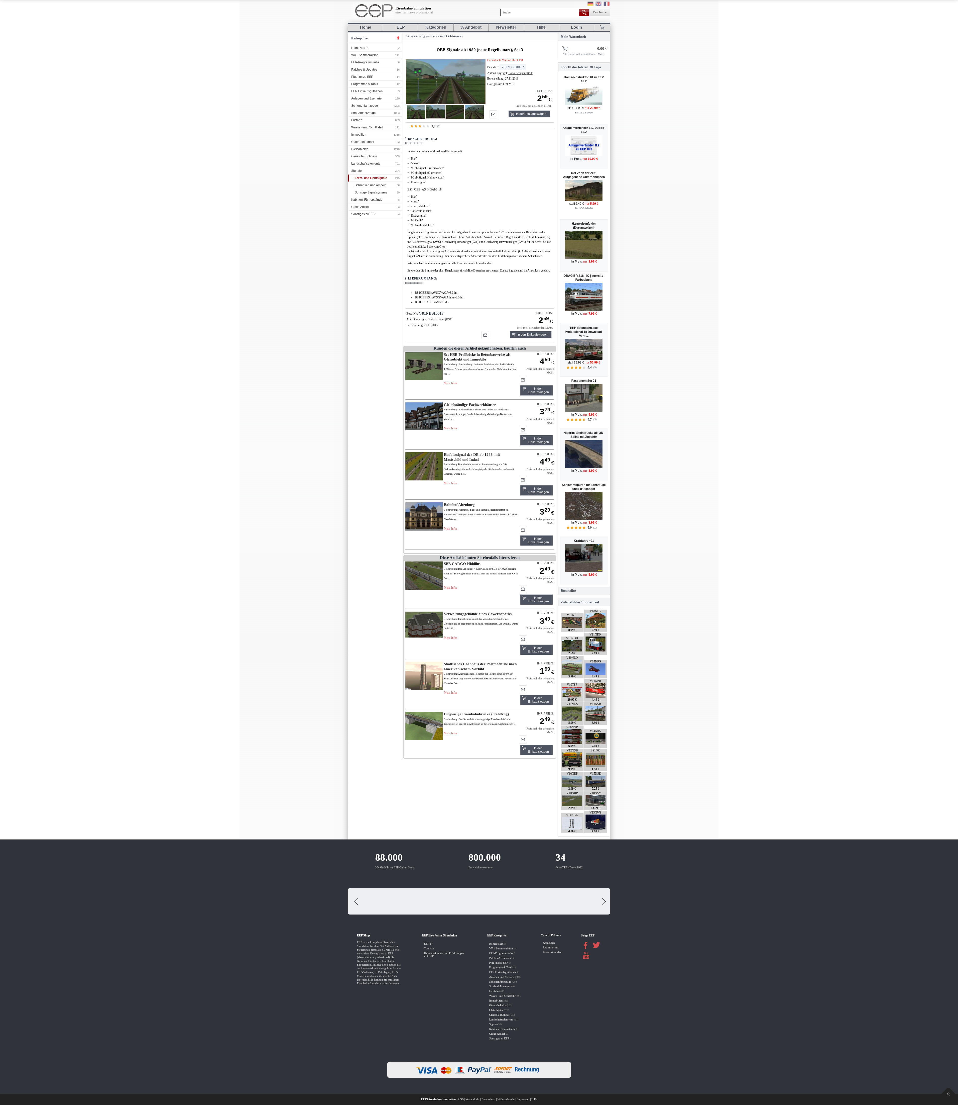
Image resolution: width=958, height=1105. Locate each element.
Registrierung (550, 947)
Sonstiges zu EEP (363, 214)
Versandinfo (472, 1099)
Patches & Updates (364, 69)
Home (365, 27)
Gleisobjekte (359, 149)
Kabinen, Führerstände (366, 199)
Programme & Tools (364, 84)
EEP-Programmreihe (365, 62)
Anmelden (549, 942)
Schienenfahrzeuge (364, 105)
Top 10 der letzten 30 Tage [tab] (581, 67)
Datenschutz (488, 1099)
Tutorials (429, 948)
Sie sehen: (412, 36)
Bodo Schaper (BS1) (520, 73)
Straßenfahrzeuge (363, 113)
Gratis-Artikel (360, 207)
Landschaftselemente (365, 163)
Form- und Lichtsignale (371, 178)
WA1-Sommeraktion (364, 55)
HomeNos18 (359, 48)
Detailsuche (599, 12)
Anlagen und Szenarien (367, 98)
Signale (356, 171)
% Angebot (471, 27)
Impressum (523, 1099)
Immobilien (358, 134)
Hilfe (541, 27)
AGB (461, 1099)
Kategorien (435, 27)
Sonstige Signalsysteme (371, 192)
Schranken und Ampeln (370, 185)
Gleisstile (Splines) (364, 156)
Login (576, 27)
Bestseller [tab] (568, 591)
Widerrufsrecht (506, 1099)
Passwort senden (552, 952)
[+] (445, 81)
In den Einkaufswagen (531, 114)
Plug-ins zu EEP (362, 77)
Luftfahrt (356, 120)
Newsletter (506, 27)
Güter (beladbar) (362, 142)
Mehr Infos (450, 383)
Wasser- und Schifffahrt (367, 127)
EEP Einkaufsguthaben (367, 91)
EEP (401, 27)
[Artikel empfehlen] (493, 114)
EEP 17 (428, 943)
